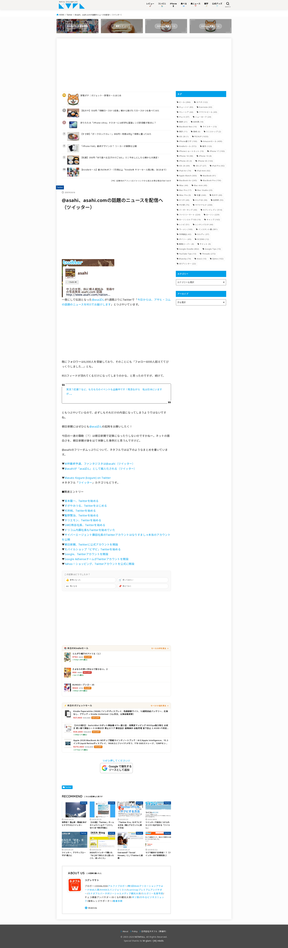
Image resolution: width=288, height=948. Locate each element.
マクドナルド (204, 205)
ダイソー (185, 239)
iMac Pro (185, 195)
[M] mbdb (158, 940)
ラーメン (186, 229)
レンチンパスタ (204, 224)
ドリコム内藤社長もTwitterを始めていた (89, 530)
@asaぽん (98, 299)
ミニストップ (213, 131)
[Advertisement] (116, 65)
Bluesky (185, 258)
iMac (183, 185)
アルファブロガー (117, 885)
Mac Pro (185, 190)
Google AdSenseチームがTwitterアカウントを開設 (96, 559)
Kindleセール (188, 146)
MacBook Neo (188, 126)
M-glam (147, 940)
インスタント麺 (208, 229)
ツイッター (85, 482)
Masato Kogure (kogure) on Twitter (87, 478)
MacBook (209, 175)
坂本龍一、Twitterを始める (81, 501)
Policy (135, 931)
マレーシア (186, 112)
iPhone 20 (185, 161)
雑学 (207, 146)
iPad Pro (218, 165)
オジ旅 (135, 897)
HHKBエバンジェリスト (113, 889)
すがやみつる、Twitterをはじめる (85, 505)
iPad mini (203, 170)
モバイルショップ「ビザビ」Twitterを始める (92, 549)
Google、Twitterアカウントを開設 (86, 554)
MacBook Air (188, 180)
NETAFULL (140, 936)
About (125, 931)
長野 (183, 122)
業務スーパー (186, 244)
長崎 (196, 131)
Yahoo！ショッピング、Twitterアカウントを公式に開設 (99, 564)
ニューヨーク (203, 117)
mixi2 (202, 258)
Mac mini (200, 185)
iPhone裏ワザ (188, 141)
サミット (205, 244)
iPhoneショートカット (191, 151)
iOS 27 (201, 165)
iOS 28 (184, 136)
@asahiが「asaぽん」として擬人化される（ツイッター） (100, 468)
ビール (185, 102)
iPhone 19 (205, 156)
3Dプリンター (187, 263)
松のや (217, 195)
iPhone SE (205, 161)
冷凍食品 (185, 234)
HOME (61, 15)
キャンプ (213, 219)
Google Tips (213, 249)
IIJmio (218, 258)
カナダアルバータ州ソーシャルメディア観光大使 (114, 893)
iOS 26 (184, 165)
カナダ (202, 102)
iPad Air (185, 170)
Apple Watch (188, 175)
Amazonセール (212, 141)
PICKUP (201, 136)
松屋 (201, 195)
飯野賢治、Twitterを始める (81, 515)
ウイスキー (210, 126)
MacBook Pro (212, 180)
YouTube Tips (187, 254)
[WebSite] (91, 907)
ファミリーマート (189, 214)
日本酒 (198, 122)
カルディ (203, 234)
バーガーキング (188, 210)
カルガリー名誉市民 (152, 893)
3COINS (203, 239)
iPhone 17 (217, 151)
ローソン (213, 214)
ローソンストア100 (190, 219)
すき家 (184, 205)
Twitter (69, 15)
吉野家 (218, 200)
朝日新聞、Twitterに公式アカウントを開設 (91, 544)
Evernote (205, 107)
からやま (201, 200)
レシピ (184, 224)
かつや (184, 200)
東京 (183, 131)
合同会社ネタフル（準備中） (154, 931)
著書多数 (118, 900)
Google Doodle (189, 249)
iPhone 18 (186, 156)
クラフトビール (208, 112)
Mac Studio (205, 190)
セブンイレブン (212, 210)
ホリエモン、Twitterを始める (82, 520)
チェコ (184, 117)
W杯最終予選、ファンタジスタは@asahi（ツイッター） (99, 463)
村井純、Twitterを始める (80, 510)
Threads (209, 254)
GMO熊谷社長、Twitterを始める (84, 525)
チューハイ (186, 107)
